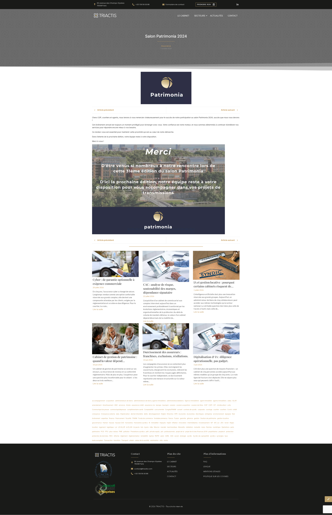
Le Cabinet (183, 16)
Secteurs (199, 16)
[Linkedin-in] (237, 4)
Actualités (216, 16)
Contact (233, 16)
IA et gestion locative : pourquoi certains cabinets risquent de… (214, 284)
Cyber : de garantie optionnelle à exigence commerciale (113, 282)
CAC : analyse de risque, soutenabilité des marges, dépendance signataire (159, 288)
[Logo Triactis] (105, 15)
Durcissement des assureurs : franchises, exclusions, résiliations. (165, 354)
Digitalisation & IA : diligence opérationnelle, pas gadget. (213, 359)
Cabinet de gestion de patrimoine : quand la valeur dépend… (115, 359)
